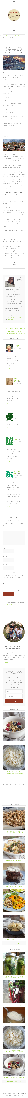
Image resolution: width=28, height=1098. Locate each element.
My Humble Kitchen (14, 15)
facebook (7, 317)
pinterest (18, 317)
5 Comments (14, 264)
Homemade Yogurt (14, 1024)
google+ (13, 317)
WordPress (15, 1095)
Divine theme (14, 1091)
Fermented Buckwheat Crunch (14, 743)
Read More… (6, 662)
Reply (8, 368)
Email (5, 556)
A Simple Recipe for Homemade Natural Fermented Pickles (14, 977)
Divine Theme (16, 1093)
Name (5, 548)
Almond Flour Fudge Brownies (14, 886)
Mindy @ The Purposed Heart (18, 380)
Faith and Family (14, 44)
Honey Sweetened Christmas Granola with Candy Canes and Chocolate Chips (14, 832)
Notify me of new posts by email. (13, 590)
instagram (10, 319)
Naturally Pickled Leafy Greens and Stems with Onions (14, 1004)
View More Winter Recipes (14, 943)
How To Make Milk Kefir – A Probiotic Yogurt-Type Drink (14, 1051)
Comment (6, 529)
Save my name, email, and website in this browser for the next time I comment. (13, 577)
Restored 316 (24, 1091)
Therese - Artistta (17, 345)
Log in (21, 1095)
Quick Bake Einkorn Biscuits (14, 939)
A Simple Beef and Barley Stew (14, 860)
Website (5, 564)
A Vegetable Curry (14, 913)
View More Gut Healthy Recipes (14, 1081)
